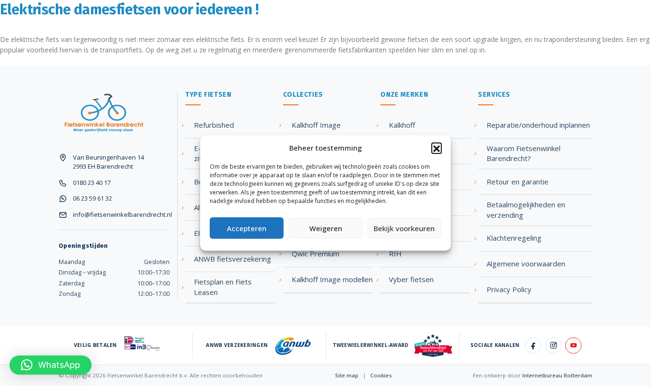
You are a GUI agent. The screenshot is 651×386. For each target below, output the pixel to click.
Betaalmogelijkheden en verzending (526, 210)
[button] (436, 147)
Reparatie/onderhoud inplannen (538, 125)
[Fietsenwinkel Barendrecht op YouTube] (573, 345)
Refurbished (214, 125)
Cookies (381, 375)
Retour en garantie (518, 181)
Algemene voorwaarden (526, 263)
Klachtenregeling (514, 238)
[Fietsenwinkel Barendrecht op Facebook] (533, 345)
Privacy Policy (509, 289)
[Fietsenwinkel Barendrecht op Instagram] (553, 345)
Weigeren (325, 228)
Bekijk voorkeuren (404, 228)
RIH (395, 253)
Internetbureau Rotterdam (557, 375)
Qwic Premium (315, 253)
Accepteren (246, 228)
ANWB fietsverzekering (232, 259)
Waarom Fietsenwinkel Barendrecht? (523, 153)
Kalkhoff (402, 125)
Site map (346, 375)
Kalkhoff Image (316, 125)
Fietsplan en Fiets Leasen (223, 287)
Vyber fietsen (411, 279)
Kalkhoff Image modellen (332, 279)
